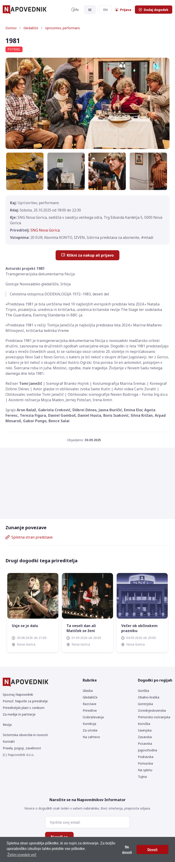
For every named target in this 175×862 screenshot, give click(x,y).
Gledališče (30, 28)
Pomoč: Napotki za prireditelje (25, 701)
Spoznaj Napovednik (18, 694)
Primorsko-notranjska (154, 717)
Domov (11, 28)
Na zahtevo (91, 737)
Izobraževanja (93, 717)
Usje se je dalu (25, 625)
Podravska (145, 757)
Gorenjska (145, 704)
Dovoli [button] (152, 849)
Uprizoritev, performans (62, 28)
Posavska (145, 743)
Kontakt (9, 741)
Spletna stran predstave (32, 537)
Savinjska (145, 730)
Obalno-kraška (148, 697)
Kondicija (89, 723)
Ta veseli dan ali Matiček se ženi (81, 628)
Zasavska (145, 737)
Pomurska (145, 763)
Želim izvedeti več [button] (21, 855)
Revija (7, 724)
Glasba (88, 690)
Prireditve (90, 710)
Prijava (125, 10)
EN (105, 10)
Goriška (143, 690)
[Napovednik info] (75, 9)
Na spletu (145, 770)
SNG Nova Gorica (45, 230)
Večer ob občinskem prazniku (139, 628)
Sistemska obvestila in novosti (25, 735)
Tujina (142, 776)
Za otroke (90, 730)
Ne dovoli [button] (127, 849)
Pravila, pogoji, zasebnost (22, 748)
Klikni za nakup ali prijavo (90, 255)
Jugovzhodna (147, 750)
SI (90, 10)
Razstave (89, 704)
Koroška (144, 723)
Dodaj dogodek (156, 10)
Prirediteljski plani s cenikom (23, 708)
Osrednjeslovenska (152, 710)
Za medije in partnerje (19, 714)
